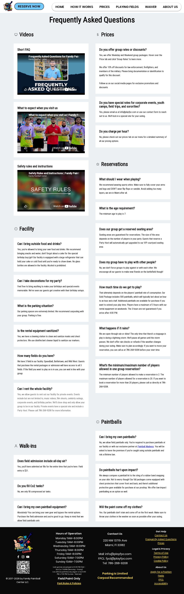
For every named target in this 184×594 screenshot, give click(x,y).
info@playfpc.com (118, 554)
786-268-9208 (118, 563)
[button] (104, 7)
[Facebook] (18, 557)
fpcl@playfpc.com (119, 559)
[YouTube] (28, 557)
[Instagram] (23, 557)
